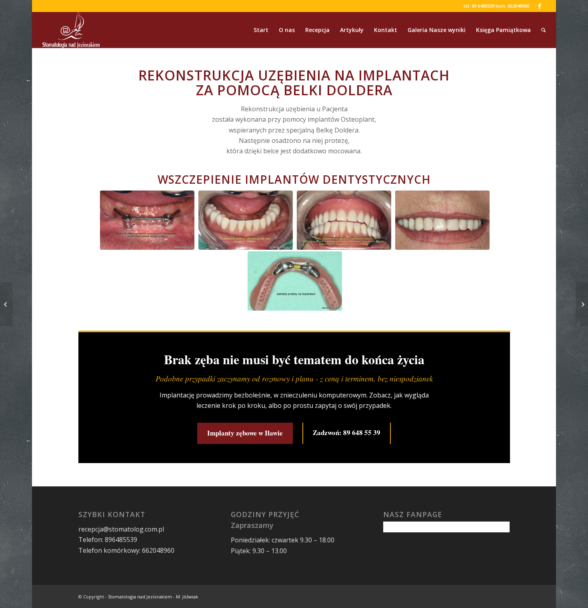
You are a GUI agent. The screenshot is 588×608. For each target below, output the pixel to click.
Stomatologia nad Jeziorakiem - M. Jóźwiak (153, 597)
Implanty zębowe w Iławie (245, 433)
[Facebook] (540, 6)
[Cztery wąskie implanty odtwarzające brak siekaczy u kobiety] (6, 304)
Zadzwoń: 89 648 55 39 (346, 432)
